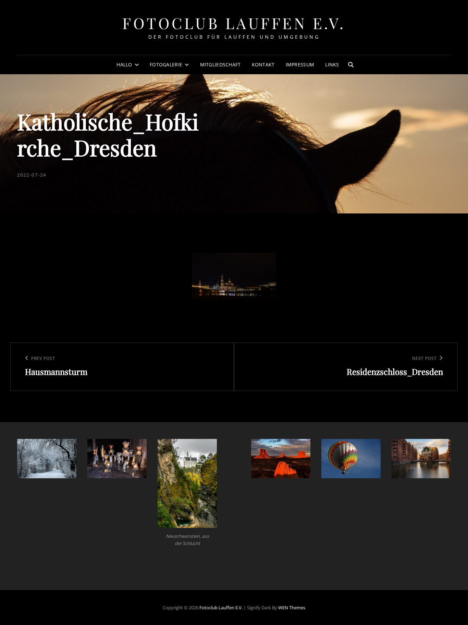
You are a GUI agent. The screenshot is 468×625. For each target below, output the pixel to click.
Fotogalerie (166, 64)
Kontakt (263, 64)
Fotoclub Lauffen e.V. (234, 23)
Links (332, 64)
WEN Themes (291, 607)
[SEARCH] (351, 65)
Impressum (300, 64)
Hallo (124, 64)
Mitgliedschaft (220, 64)
